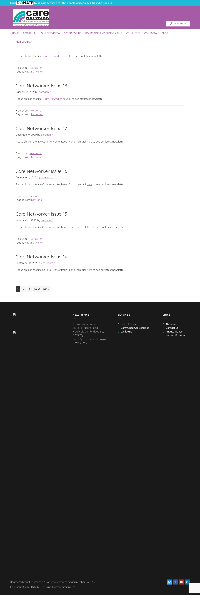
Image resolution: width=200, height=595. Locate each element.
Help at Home (129, 324)
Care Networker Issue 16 (41, 171)
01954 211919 (179, 23)
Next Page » (41, 289)
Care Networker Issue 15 (41, 214)
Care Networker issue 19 (57, 56)
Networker (37, 71)
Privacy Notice (174, 331)
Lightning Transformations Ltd (58, 587)
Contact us (172, 327)
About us (171, 324)
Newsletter (36, 67)
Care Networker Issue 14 (41, 257)
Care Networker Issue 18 (41, 86)
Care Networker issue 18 (57, 98)
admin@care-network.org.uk (89, 339)
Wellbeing (126, 331)
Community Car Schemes (135, 327)
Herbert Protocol (175, 335)
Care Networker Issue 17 (41, 128)
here (89, 141)
